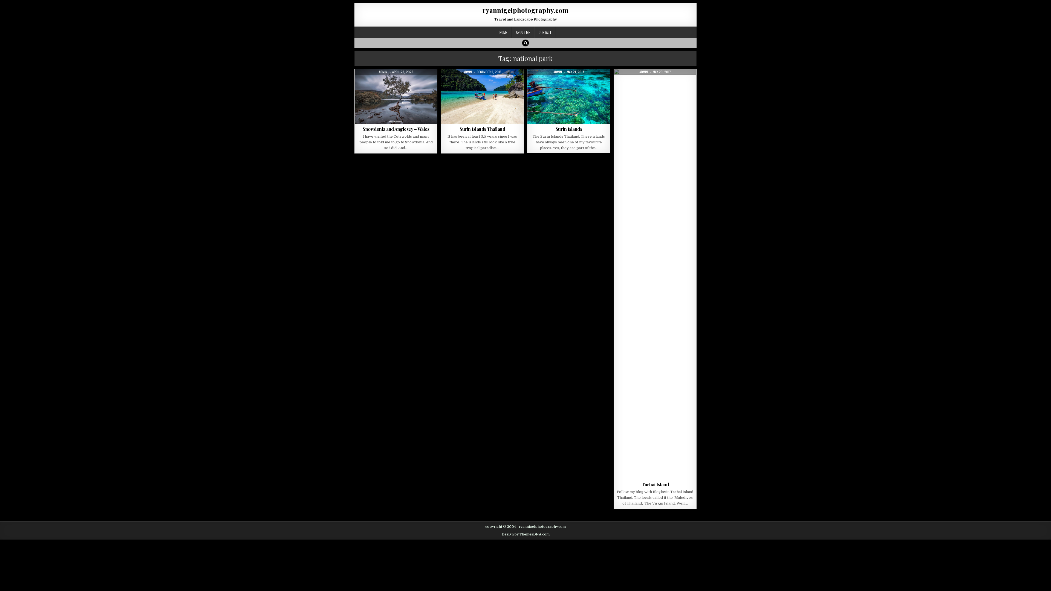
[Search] (525, 43)
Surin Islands (569, 129)
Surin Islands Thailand (482, 129)
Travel (414, 82)
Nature (399, 82)
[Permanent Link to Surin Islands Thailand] (482, 96)
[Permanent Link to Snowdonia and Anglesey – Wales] (396, 96)
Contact (545, 32)
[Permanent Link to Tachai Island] (655, 274)
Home (503, 32)
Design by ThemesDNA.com (526, 534)
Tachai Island (655, 484)
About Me (523, 32)
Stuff (579, 82)
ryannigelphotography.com (525, 10)
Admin (383, 72)
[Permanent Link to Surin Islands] (568, 96)
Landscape (380, 82)
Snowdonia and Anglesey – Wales (396, 129)
